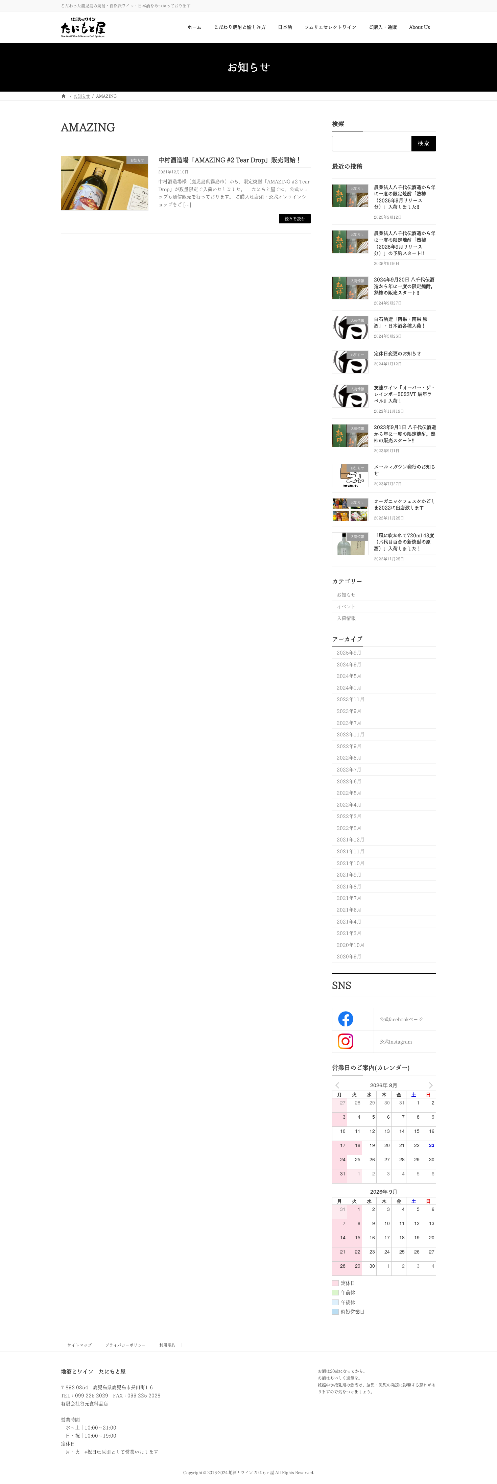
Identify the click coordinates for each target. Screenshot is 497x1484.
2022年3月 (349, 816)
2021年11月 (350, 851)
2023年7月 (349, 723)
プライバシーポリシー (125, 1345)
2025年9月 (349, 652)
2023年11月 (350, 699)
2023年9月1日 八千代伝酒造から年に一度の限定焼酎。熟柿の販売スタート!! (405, 434)
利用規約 (167, 1345)
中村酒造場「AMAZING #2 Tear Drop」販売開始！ (230, 160)
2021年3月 (349, 933)
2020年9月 (349, 956)
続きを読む (295, 219)
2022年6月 (349, 781)
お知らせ (346, 594)
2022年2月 (349, 828)
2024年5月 (349, 676)
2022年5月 (349, 793)
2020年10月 (350, 945)
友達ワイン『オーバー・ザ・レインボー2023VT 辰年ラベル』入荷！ (404, 394)
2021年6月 (349, 909)
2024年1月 (349, 687)
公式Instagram (395, 1041)
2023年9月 (349, 711)
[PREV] (338, 1085)
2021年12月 (350, 839)
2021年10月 (350, 863)
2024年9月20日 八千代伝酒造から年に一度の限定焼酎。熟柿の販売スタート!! (404, 286)
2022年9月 (349, 746)
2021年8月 (349, 886)
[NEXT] (429, 1085)
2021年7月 (349, 898)
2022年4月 (349, 804)
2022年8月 (349, 758)
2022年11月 (350, 734)
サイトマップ (79, 1345)
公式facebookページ (401, 1019)
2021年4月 (349, 921)
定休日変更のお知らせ (397, 353)
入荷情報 (346, 618)
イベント (346, 606)
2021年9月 (349, 875)
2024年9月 (349, 664)
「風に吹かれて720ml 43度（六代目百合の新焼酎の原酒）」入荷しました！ (404, 542)
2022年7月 (349, 769)
